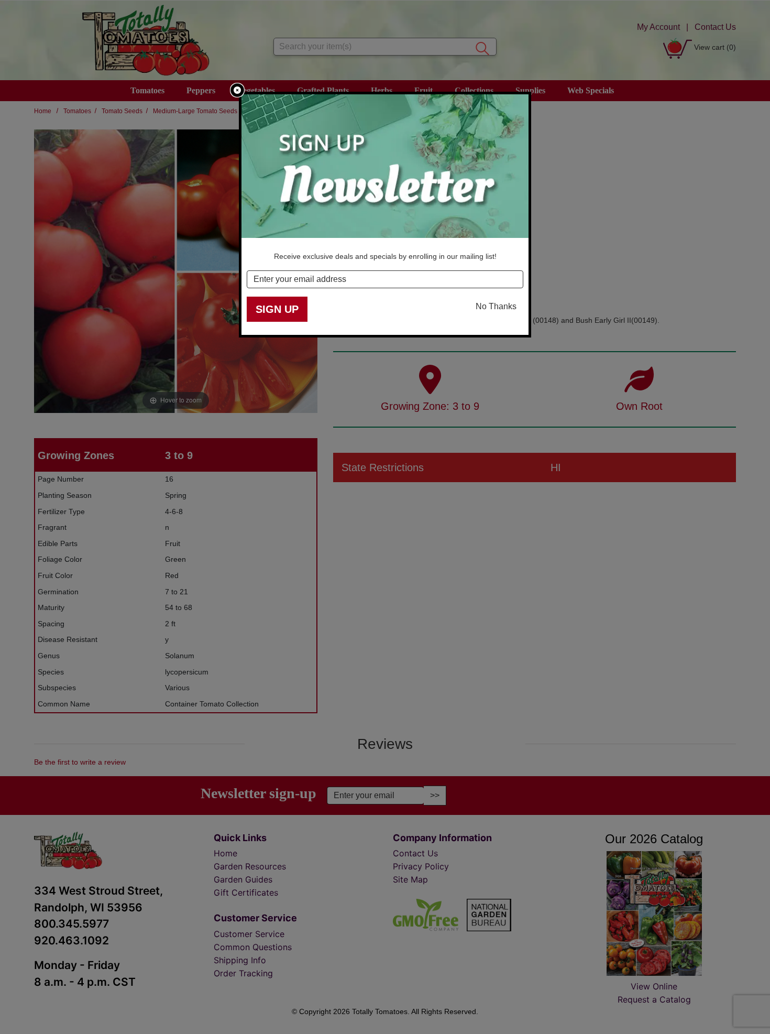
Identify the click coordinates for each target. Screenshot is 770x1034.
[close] (237, 90)
